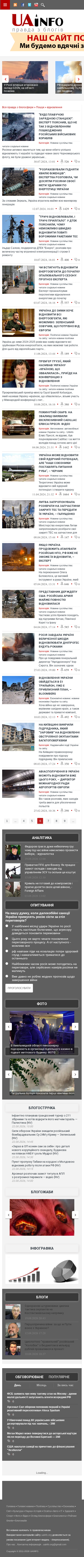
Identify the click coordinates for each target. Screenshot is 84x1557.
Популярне (59, 1377)
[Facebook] (21, 5)
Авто (55, 1511)
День (17, 1385)
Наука (28, 1511)
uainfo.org (46, 1535)
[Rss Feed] (14, 5)
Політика (40, 1506)
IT (61, 1511)
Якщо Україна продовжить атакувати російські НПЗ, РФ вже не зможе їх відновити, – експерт (58, 552)
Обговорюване (29, 1377)
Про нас (10, 1544)
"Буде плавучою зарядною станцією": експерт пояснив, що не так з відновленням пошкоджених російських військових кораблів (58, 126)
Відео (26, 1516)
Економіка (68, 1506)
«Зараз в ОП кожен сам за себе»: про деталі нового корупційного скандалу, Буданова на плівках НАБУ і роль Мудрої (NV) (41, 1150)
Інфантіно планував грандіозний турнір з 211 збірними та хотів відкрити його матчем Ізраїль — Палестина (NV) (44, 1119)
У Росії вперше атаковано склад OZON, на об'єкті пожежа (21, 88)
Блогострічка (42, 1108)
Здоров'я (69, 1511)
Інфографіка (42, 1248)
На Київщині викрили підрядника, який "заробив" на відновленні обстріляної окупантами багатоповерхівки (59, 732)
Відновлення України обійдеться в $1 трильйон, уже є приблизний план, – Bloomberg (56, 685)
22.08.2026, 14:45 (22, 1141)
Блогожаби (42, 1192)
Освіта (47, 1511)
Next (79, 79)
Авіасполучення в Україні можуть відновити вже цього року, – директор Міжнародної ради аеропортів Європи (59, 779)
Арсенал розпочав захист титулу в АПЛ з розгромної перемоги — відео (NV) (38, 1175)
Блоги (42, 1297)
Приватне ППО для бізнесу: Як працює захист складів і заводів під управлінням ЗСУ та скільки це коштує (50, 868)
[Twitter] (28, 5)
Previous (4, 79)
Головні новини (25, 1506)
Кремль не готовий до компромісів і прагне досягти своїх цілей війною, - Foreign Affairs (49, 887)
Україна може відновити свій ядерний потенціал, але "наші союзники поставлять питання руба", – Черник (58, 463)
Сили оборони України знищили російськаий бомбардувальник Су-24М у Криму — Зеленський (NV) (43, 1134)
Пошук (40, 107)
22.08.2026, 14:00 (22, 1180)
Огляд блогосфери (41, 1516)
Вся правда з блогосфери (17, 107)
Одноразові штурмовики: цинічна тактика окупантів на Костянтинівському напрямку (47, 1309)
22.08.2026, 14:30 (22, 1157)
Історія (37, 1511)
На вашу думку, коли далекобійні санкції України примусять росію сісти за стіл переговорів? (37, 916)
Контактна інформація (29, 1544)
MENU (5, 5)
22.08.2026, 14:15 (22, 1168)
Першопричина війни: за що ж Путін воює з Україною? (48, 1326)
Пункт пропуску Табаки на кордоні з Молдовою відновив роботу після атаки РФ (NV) (43, 1163)
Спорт (9, 1516)
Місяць (42, 1385)
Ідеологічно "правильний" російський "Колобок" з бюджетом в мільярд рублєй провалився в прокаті (49, 1345)
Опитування (42, 905)
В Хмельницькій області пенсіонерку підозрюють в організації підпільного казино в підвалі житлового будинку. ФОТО (42, 1049)
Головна (10, 1506)
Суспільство (54, 1506)
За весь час (65, 1385)
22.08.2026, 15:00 (22, 1126)
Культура (18, 1511)
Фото (42, 1004)
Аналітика (42, 838)
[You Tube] (35, 5)
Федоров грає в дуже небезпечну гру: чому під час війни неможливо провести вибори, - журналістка (51, 850)
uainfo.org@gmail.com (54, 1544)
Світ (8, 1511)
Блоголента (59, 1516)
